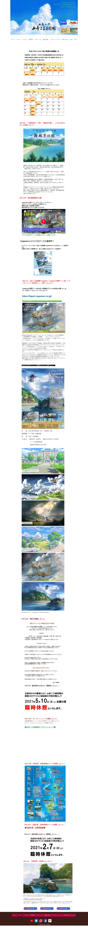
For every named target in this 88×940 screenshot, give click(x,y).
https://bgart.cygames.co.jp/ (37, 296)
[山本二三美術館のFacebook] (45, 920)
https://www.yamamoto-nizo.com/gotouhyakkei (32, 899)
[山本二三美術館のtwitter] (36, 920)
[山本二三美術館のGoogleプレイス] (49, 920)
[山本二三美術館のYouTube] (31, 920)
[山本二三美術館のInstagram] (40, 920)
